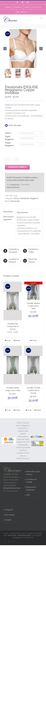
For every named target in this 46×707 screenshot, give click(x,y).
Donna (16, 198)
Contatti (8, 520)
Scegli (8, 340)
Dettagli (17, 340)
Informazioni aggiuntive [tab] (8, 218)
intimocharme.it (13, 187)
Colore (8, 133)
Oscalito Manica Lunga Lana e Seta (33, 306)
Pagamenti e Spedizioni (31, 488)
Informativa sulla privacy (33, 472)
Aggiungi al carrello (17, 167)
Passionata (15, 201)
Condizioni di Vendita (31, 480)
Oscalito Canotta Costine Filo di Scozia (33, 390)
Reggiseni (34, 198)
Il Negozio (9, 510)
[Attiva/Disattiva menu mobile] (41, 18)
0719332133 (14, 185)
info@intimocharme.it (11, 488)
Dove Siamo (10, 515)
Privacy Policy (12, 535)
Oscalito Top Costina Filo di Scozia (12, 326)
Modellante (24, 198)
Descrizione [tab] (8, 212)
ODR (28, 495)
